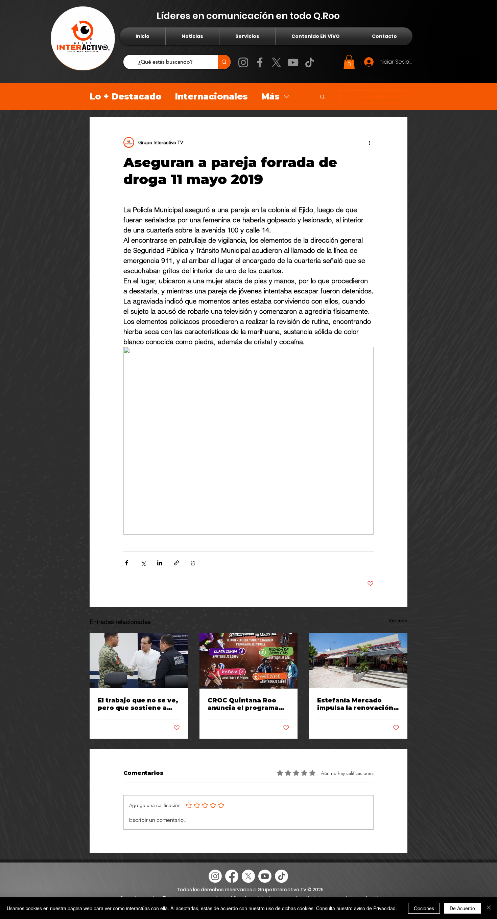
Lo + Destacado (126, 96)
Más (270, 96)
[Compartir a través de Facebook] (126, 563)
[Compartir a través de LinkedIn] (160, 563)
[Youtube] (264, 876)
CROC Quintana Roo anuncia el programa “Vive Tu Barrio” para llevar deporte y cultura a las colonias (248, 704)
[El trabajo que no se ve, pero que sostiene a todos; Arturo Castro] (139, 660)
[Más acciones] (369, 142)
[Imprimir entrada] (193, 563)
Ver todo (398, 621)
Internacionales (211, 96)
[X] (276, 62)
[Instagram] (243, 62)
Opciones (424, 908)
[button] (349, 62)
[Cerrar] (489, 908)
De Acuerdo (462, 908)
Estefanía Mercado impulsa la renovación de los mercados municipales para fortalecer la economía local (356, 704)
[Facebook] (259, 62)
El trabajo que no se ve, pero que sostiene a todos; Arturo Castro (138, 704)
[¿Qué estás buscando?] (224, 62)
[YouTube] (293, 62)
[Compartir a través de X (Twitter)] (143, 563)
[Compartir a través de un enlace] (176, 563)
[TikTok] (309, 62)
